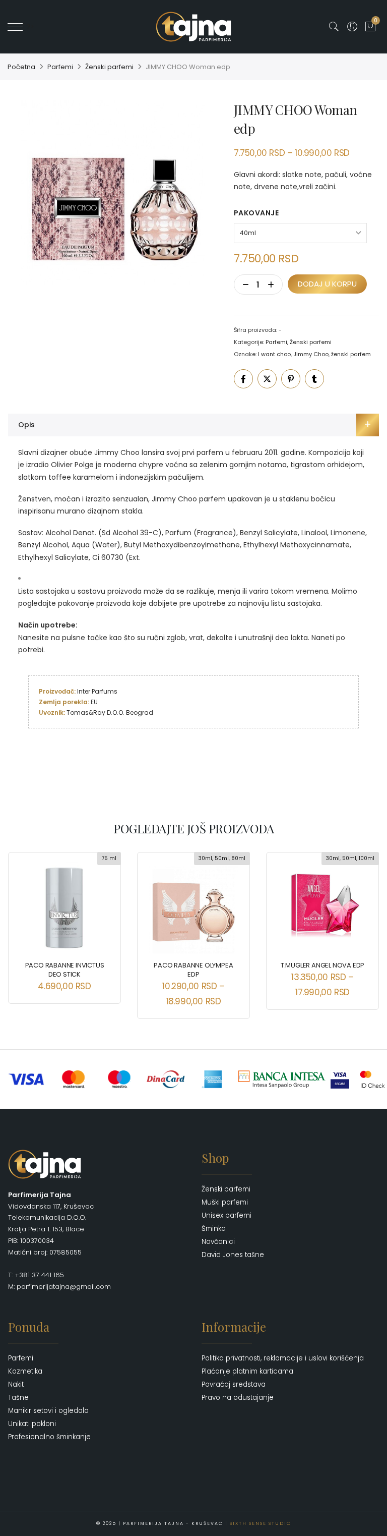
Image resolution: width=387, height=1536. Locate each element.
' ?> (28, 27)
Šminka (214, 1228)
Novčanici (218, 1241)
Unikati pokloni (32, 1424)
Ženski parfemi (109, 67)
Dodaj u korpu (327, 283)
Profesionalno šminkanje (49, 1437)
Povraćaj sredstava (234, 1384)
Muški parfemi (225, 1202)
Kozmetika (25, 1371)
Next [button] (362, 928)
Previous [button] (24, 928)
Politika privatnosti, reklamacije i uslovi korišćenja (283, 1358)
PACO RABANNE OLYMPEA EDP (193, 969)
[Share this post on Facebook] (243, 378)
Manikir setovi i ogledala (48, 1410)
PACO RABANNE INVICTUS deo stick (64, 969)
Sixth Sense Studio (260, 1523)
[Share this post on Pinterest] (290, 378)
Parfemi (60, 67)
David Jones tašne (233, 1255)
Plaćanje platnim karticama (247, 1371)
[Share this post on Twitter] (267, 378)
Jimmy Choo (311, 354)
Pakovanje (256, 213)
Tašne (18, 1397)
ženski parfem (351, 354)
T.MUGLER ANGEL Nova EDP (322, 965)
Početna (21, 67)
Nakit (16, 1384)
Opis (26, 425)
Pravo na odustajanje (238, 1397)
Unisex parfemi (226, 1215)
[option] (113, 192)
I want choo (274, 354)
